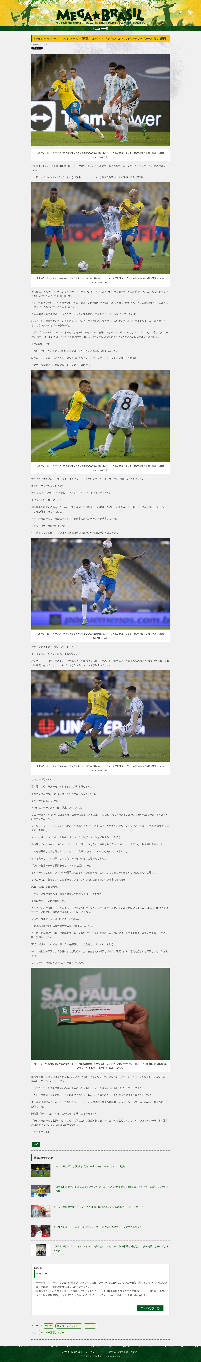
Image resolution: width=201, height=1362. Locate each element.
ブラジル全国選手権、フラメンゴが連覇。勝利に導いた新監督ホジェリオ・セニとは (98, 1207)
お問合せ (135, 1351)
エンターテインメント (69, 1325)
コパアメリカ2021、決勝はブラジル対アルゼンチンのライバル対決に (90, 1166)
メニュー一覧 (100, 28)
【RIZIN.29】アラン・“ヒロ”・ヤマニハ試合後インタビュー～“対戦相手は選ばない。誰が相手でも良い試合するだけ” (111, 1248)
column (48, 1325)
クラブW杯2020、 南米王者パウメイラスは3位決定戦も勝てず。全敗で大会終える (97, 1227)
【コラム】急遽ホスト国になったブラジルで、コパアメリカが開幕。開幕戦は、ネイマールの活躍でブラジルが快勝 (111, 1189)
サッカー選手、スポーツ (54, 1332)
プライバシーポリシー (94, 1351)
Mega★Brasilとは (70, 1351)
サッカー (90, 1325)
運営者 (112, 1351)
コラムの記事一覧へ (150, 1308)
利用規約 (123, 1351)
